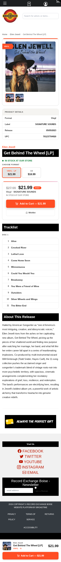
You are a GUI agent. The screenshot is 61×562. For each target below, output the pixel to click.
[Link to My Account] (46, 4)
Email (32, 472)
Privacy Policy (12, 517)
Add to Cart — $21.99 (33, 203)
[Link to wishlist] (29, 4)
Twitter (32, 456)
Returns (49, 514)
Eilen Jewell (15, 34)
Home (4, 34)
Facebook (32, 451)
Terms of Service (30, 517)
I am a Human (41, 491)
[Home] (10, 16)
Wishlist (32, 213)
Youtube (32, 462)
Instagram (32, 467)
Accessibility (31, 527)
